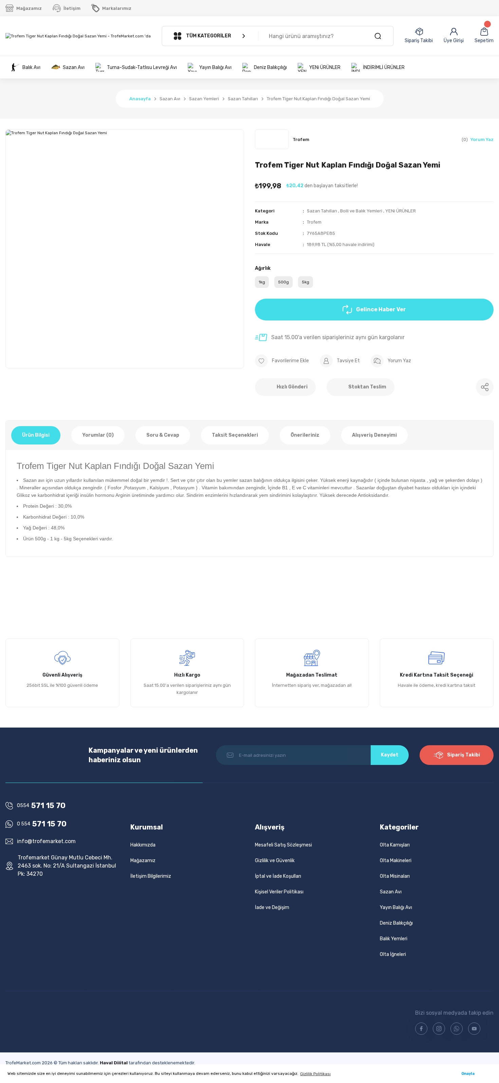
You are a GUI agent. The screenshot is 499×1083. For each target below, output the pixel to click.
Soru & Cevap (162, 435)
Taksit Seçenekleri (235, 435)
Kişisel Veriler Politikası (279, 892)
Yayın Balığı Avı (396, 907)
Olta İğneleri (393, 954)
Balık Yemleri (393, 939)
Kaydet (390, 755)
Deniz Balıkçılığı (396, 923)
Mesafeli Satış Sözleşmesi (283, 845)
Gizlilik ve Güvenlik (275, 860)
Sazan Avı (391, 892)
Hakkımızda (142, 845)
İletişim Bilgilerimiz (150, 876)
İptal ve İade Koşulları (278, 876)
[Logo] (78, 36)
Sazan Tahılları (322, 210)
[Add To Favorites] (282, 360)
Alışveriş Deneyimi (374, 435)
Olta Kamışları (395, 845)
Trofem (314, 222)
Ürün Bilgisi (36, 435)
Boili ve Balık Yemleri (361, 210)
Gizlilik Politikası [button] (315, 1073)
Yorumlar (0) (98, 435)
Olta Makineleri (395, 860)
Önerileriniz (305, 435)
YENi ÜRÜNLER (400, 210)
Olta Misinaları (395, 876)
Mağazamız (142, 860)
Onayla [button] (468, 1073)
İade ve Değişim (272, 907)
